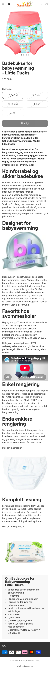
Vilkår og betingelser (25, 666)
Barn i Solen (20, 660)
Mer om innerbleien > (13, 447)
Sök (4, 646)
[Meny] (3, 4)
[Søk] (9, 4)
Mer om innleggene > (13, 526)
